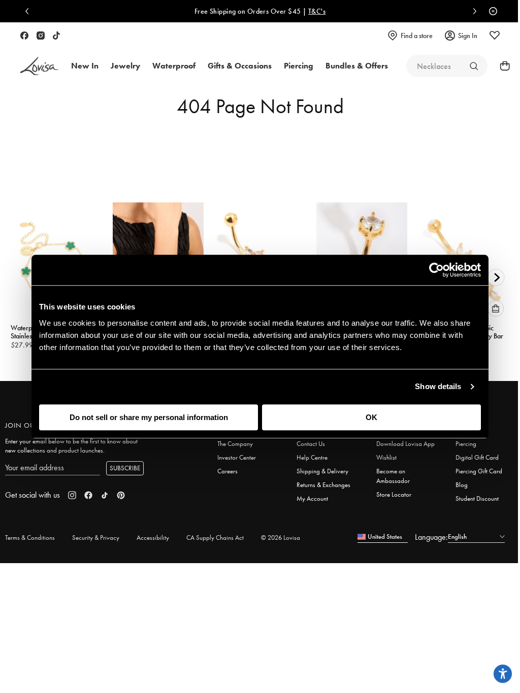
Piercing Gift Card (479, 471)
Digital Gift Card (477, 457)
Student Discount (477, 498)
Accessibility (153, 537)
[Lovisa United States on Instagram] (41, 35)
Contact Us (311, 443)
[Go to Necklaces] (474, 66)
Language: (431, 537)
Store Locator (393, 494)
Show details (438, 386)
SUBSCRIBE (125, 468)
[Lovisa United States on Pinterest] (121, 495)
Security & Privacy (95, 537)
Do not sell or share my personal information (149, 417)
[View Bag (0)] (502, 66)
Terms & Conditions (30, 537)
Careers (227, 471)
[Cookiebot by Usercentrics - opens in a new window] (436, 270)
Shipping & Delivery (322, 471)
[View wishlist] (495, 35)
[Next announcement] (472, 11)
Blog (462, 484)
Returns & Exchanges (323, 484)
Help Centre (312, 457)
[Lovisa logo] (39, 66)
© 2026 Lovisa (280, 537)
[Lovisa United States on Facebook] (24, 35)
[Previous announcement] (29, 11)
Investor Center (236, 457)
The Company (235, 443)
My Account (312, 498)
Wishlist (386, 457)
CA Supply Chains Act (215, 537)
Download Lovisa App (405, 443)
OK (371, 417)
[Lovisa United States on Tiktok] (56, 35)
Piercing (466, 443)
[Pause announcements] (490, 11)
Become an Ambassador (393, 476)
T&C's (314, 11)
